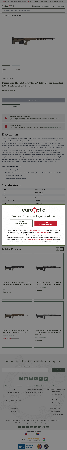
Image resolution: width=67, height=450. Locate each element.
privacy (29, 239)
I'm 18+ (45, 223)
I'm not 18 (21, 223)
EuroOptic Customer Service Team (32, 241)
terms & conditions (48, 239)
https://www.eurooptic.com (37, 230)
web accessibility (36, 239)
